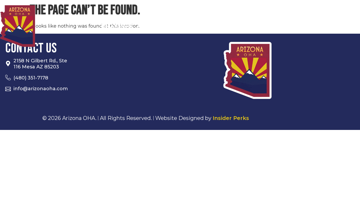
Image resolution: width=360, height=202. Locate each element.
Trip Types (161, 26)
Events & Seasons (215, 26)
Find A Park (117, 26)
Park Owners (273, 26)
